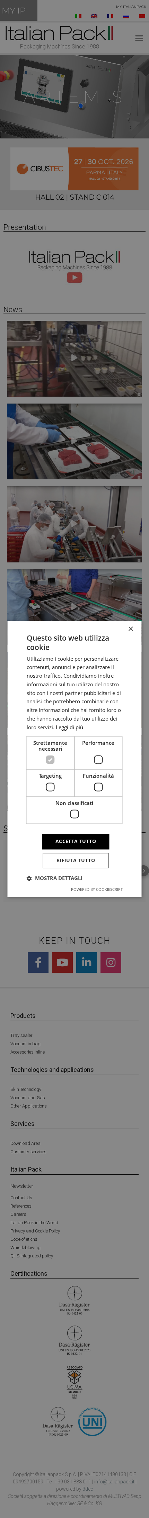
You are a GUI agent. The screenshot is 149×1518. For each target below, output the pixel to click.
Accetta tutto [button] (75, 841)
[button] (54, 878)
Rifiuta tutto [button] (75, 860)
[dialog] (74, 759)
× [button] (130, 629)
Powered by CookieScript (97, 889)
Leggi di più (69, 727)
